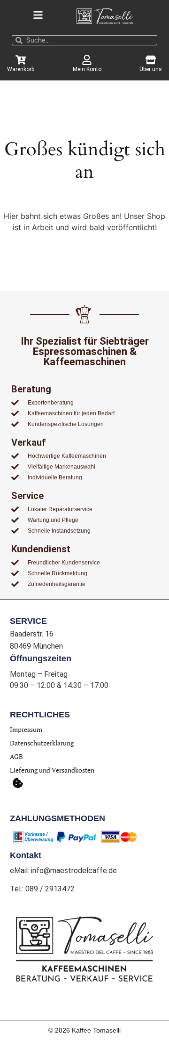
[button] (17, 782)
